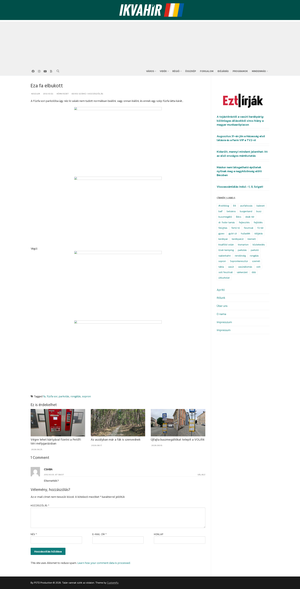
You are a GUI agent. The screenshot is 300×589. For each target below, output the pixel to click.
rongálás (75, 396)
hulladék (245, 233)
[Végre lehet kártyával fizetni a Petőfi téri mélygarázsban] (58, 422)
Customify (112, 582)
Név (34, 534)
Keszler (35, 93)
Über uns (222, 306)
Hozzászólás (40, 505)
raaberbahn (224, 255)
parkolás (64, 396)
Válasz (201, 474)
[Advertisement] (150, 43)
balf (220, 211)
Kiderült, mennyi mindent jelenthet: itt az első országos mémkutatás (242, 154)
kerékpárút (238, 239)
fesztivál (248, 228)
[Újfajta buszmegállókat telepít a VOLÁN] (178, 422)
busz (258, 211)
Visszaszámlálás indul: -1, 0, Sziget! (240, 187)
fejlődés (258, 222)
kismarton (243, 244)
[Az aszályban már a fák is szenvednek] (118, 422)
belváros (231, 211)
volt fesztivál (225, 272)
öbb (254, 272)
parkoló (255, 250)
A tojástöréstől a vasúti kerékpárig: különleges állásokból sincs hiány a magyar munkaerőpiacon (240, 121)
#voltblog (223, 205)
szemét (256, 261)
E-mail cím (99, 534)
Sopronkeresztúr (239, 261)
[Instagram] (39, 71)
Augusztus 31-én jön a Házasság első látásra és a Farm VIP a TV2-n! (241, 138)
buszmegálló (225, 217)
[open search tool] (58, 71)
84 (234, 205)
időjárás (258, 233)
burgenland (246, 211)
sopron (86, 396)
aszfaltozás (246, 205)
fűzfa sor (52, 396)
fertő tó (235, 228)
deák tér (249, 217)
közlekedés (259, 244)
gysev (221, 233)
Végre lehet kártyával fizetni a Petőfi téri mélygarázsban (56, 442)
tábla (221, 267)
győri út (233, 233)
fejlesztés (244, 222)
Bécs (238, 217)
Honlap (158, 534)
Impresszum (224, 322)
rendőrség (240, 255)
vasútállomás (245, 267)
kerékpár (223, 239)
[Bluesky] (51, 71)
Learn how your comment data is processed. (103, 563)
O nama (221, 314)
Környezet (62, 93)
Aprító (221, 290)
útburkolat (224, 278)
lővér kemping (226, 250)
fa (44, 396)
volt (258, 267)
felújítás (222, 228)
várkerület (242, 272)
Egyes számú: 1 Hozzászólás (87, 93)
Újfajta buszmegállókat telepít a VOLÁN (177, 440)
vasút (231, 267)
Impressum (223, 330)
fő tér (260, 228)
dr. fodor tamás (226, 222)
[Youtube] (45, 71)
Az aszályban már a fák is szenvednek (115, 440)
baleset (261, 205)
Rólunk (221, 298)
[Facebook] (33, 71)
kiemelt (252, 239)
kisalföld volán (226, 244)
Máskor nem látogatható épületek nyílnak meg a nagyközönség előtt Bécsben (239, 171)
